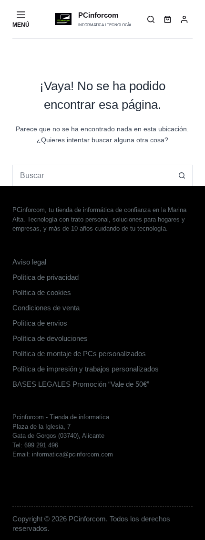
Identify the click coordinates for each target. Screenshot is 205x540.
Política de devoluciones (50, 338)
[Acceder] (184, 19)
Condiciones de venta (46, 308)
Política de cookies (41, 292)
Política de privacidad (45, 277)
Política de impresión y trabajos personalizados (85, 369)
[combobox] (92, 175)
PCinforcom (98, 15)
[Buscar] (150, 19)
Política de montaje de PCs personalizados (79, 353)
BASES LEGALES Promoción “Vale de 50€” (80, 384)
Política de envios (39, 323)
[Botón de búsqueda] (182, 175)
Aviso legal (29, 262)
